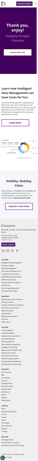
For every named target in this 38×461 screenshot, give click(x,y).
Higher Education (7, 311)
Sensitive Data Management (11, 361)
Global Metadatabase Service (11, 277)
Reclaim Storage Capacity (10, 359)
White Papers (6, 400)
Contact (4, 417)
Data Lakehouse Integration (11, 344)
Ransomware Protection (9, 356)
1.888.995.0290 (6, 240)
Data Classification (7, 342)
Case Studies (5, 378)
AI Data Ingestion (7, 330)
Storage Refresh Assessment (11, 364)
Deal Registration (7, 440)
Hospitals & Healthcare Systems (12, 305)
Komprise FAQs (6, 383)
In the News (5, 423)
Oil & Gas (4, 319)
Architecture (5, 285)
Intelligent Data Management (11, 263)
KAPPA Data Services (8, 280)
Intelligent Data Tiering (9, 347)
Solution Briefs (6, 389)
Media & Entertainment (9, 316)
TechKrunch (5, 392)
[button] (35, 3)
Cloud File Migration (8, 339)
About (3, 409)
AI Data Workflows (7, 333)
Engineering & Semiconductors (12, 299)
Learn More (15, 123)
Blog (2, 375)
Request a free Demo (19, 206)
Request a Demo (24, 4)
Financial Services (7, 302)
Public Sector (6, 322)
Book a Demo (8, 244)
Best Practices (6, 372)
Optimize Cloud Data (8, 353)
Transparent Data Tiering (10, 274)
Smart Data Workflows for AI (11, 271)
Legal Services (6, 313)
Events (3, 420)
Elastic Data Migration (9, 268)
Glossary (4, 381)
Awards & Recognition (9, 412)
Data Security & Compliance (11, 283)
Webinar (4, 398)
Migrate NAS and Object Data (11, 350)
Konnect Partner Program (10, 443)
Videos (3, 395)
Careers (4, 414)
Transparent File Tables (9, 291)
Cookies (9, 457)
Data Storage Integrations (10, 288)
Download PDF (17, 52)
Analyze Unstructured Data (10, 336)
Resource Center (7, 386)
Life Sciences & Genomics (10, 308)
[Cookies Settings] (2, 458)
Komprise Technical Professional (12, 445)
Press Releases (6, 426)
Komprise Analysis (7, 266)
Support (4, 429)
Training (4, 431)
